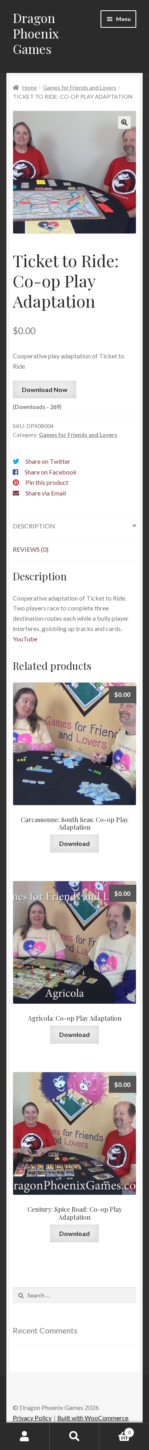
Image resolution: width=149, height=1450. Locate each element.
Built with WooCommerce (92, 1417)
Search (74, 1436)
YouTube (25, 639)
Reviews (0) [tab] (30, 549)
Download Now (45, 389)
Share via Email (45, 493)
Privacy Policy (32, 1417)
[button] (124, 122)
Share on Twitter (47, 461)
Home (29, 87)
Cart (115, 1429)
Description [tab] (34, 526)
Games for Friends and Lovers (79, 87)
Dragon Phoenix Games (36, 33)
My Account (25, 1436)
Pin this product (46, 482)
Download (74, 843)
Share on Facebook (51, 472)
